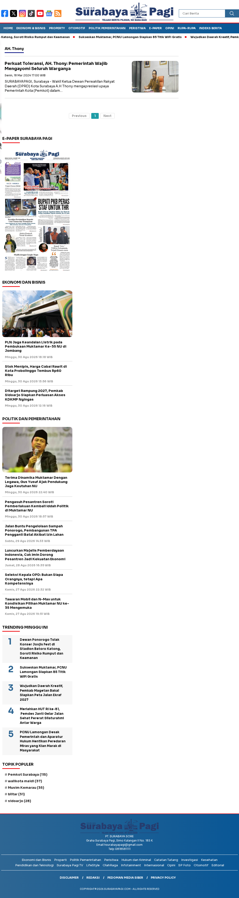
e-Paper (155, 28)
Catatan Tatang (166, 860)
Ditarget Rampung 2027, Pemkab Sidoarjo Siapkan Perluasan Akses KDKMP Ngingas (35, 395)
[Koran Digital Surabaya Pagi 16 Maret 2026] (37, 210)
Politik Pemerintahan (107, 28)
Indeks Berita (210, 28)
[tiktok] (32, 16)
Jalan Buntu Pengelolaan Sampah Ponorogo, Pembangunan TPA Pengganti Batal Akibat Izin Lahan (34, 530)
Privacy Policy (163, 877)
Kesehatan (209, 860)
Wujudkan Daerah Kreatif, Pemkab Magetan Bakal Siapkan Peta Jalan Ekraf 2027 (41, 693)
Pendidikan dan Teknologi (34, 865)
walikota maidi (25, 781)
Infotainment (131, 865)
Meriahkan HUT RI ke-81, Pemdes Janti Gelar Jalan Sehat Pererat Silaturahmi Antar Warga (42, 716)
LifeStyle (93, 865)
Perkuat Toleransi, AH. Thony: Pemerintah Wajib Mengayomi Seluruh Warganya (56, 66)
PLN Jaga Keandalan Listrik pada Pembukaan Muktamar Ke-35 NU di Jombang (35, 346)
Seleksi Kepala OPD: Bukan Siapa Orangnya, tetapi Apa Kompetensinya (34, 579)
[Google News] (50, 16)
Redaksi (93, 877)
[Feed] (58, 16)
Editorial (217, 865)
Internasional (154, 865)
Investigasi (189, 860)
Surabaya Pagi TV (70, 865)
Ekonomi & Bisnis (31, 28)
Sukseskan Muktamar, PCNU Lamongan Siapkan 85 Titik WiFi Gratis (116, 37)
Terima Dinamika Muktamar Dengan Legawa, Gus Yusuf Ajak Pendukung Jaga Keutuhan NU (36, 481)
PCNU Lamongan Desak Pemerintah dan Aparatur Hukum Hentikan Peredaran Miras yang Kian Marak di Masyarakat (43, 741)
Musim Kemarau (26, 787)
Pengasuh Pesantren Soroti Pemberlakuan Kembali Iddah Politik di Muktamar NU (37, 506)
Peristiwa (137, 28)
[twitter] (14, 16)
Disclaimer (69, 877)
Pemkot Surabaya (27, 774)
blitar (16, 794)
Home (8, 28)
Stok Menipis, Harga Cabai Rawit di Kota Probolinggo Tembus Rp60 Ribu (36, 370)
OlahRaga (110, 865)
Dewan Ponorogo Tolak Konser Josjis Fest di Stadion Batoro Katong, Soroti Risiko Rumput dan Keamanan (41, 649)
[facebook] (5, 16)
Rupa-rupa (187, 28)
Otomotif (76, 28)
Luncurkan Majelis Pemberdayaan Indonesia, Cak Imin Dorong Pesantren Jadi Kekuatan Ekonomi (35, 554)
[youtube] (41, 16)
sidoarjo (19, 801)
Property (57, 28)
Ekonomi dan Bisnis (36, 860)
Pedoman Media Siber (125, 877)
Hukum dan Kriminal (136, 860)
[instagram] (23, 16)
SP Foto (184, 865)
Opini (169, 28)
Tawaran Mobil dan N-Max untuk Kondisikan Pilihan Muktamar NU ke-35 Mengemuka (37, 603)
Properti (60, 860)
